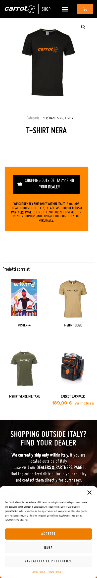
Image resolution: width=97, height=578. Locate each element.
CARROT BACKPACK (73, 396)
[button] (89, 492)
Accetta (48, 534)
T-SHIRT (70, 118)
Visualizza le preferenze (48, 561)
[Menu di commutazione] (64, 9)
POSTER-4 (24, 325)
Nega (48, 547)
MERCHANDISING (53, 118)
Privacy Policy (55, 572)
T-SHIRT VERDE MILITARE (24, 396)
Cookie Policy (38, 572)
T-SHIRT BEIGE (73, 325)
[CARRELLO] (85, 9)
